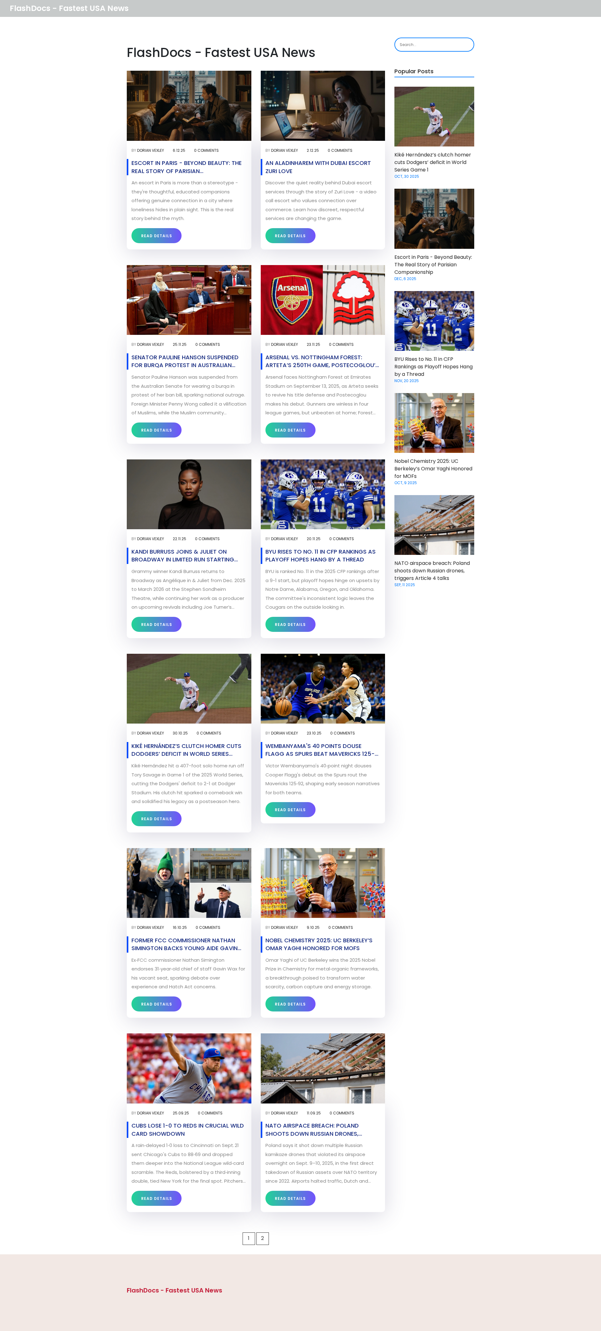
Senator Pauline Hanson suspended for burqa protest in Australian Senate (185, 361)
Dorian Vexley (150, 150)
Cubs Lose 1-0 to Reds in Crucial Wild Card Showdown (187, 1129)
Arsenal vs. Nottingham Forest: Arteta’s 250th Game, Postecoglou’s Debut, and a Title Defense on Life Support (322, 361)
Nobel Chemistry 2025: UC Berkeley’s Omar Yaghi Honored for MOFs (318, 944)
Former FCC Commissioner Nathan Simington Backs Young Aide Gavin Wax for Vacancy (184, 944)
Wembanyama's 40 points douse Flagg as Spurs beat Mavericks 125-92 (320, 750)
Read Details (156, 235)
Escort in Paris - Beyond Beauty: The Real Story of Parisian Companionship (186, 167)
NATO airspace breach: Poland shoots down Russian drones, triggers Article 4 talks (312, 1129)
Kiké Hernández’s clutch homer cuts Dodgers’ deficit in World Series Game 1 (186, 750)
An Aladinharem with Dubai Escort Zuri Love (318, 167)
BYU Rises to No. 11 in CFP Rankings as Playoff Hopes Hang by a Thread (320, 555)
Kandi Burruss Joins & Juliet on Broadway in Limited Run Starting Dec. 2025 (182, 555)
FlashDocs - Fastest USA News (69, 8)
